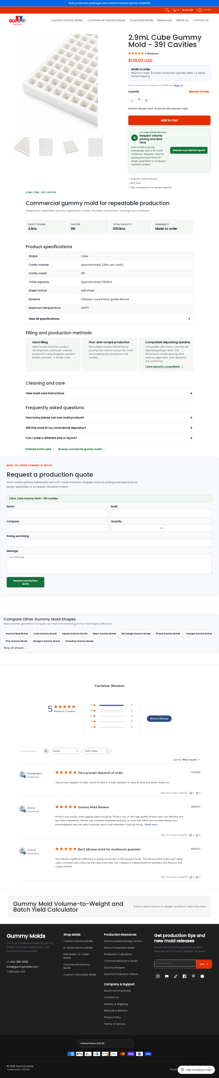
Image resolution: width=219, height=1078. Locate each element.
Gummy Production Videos (121, 974)
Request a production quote (189, 150)
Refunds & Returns (115, 1010)
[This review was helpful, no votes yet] (191, 793)
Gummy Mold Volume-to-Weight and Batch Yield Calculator (169, 906)
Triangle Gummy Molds (199, 633)
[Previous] (11, 83)
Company (13, 521)
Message (12, 551)
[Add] (146, 100)
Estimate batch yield (38, 449)
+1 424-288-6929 (17, 961)
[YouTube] (166, 976)
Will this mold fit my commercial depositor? (56, 428)
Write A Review (159, 718)
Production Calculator (118, 954)
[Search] (167, 10)
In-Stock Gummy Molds (78, 947)
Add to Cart (169, 120)
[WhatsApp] (202, 976)
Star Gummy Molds (17, 641)
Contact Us (111, 997)
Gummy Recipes (114, 967)
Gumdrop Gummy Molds (80, 641)
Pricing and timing (18, 536)
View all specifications (44, 319)
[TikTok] (175, 976)
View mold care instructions (45, 393)
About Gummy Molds (117, 990)
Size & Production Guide (119, 947)
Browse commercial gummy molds (80, 449)
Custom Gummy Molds (78, 941)
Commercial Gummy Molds (76, 966)
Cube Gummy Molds (45, 633)
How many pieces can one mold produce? (55, 418)
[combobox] (65, 751)
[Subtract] (132, 100)
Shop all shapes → (15, 648)
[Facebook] (184, 976)
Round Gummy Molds (168, 633)
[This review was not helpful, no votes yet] (197, 793)
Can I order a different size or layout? (51, 438)
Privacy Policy (112, 1017)
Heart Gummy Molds (104, 633)
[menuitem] (183, 10)
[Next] (105, 83)
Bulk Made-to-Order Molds (76, 956)
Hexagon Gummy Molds (46, 641)
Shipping (174, 1069)
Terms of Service (114, 1024)
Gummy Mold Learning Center (123, 941)
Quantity (133, 91)
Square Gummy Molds (74, 633)
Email (114, 506)
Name (10, 506)
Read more (151, 824)
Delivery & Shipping (116, 1004)
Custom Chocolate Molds (79, 974)
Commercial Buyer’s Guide (121, 961)
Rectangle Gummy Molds (136, 633)
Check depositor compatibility (162, 366)
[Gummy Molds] (17, 20)
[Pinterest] (193, 976)
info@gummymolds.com (22, 966)
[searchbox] (31, 751)
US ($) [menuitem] (208, 10)
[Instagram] (157, 976)
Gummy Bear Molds (17, 633)
